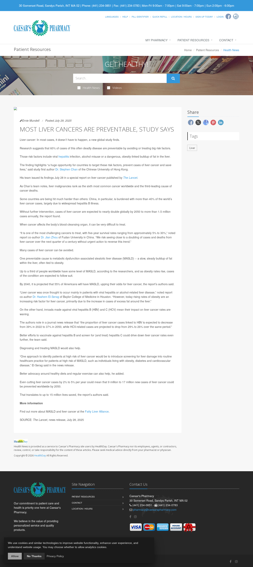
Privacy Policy (55, 556)
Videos (117, 88)
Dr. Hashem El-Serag (46, 297)
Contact (226, 40)
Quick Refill (159, 16)
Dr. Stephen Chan (66, 169)
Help (125, 16)
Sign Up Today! (204, 16)
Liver (192, 148)
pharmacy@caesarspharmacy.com (155, 510)
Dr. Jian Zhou (49, 237)
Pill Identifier (140, 16)
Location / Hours (181, 16)
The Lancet (130, 178)
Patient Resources (193, 40)
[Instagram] (236, 16)
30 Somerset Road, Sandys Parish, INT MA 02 (49, 5)
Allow (15, 556)
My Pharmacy (156, 40)
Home (188, 50)
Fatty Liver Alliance (97, 411)
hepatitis (64, 156)
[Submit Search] (173, 78)
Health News (91, 88)
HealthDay (40, 455)
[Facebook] (228, 16)
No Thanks (34, 556)
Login (220, 16)
